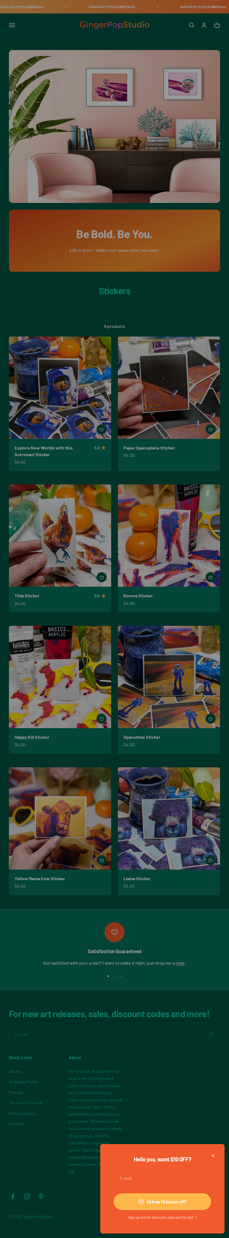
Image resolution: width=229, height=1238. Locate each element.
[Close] (213, 1155)
